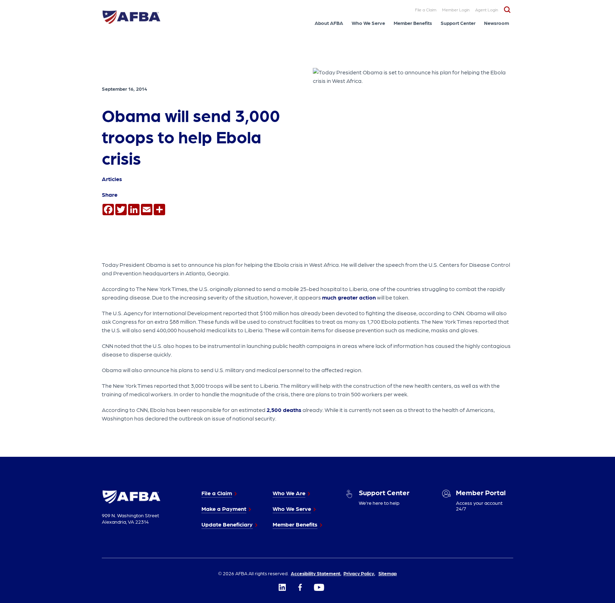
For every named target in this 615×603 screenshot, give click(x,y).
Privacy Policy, (359, 573)
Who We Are (289, 493)
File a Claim (425, 9)
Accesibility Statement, (316, 573)
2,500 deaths (284, 409)
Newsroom (496, 23)
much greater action (349, 297)
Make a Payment (223, 508)
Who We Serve (368, 23)
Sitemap (387, 573)
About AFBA (329, 23)
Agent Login (486, 9)
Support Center (458, 23)
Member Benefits (413, 23)
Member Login (455, 9)
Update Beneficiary (227, 524)
